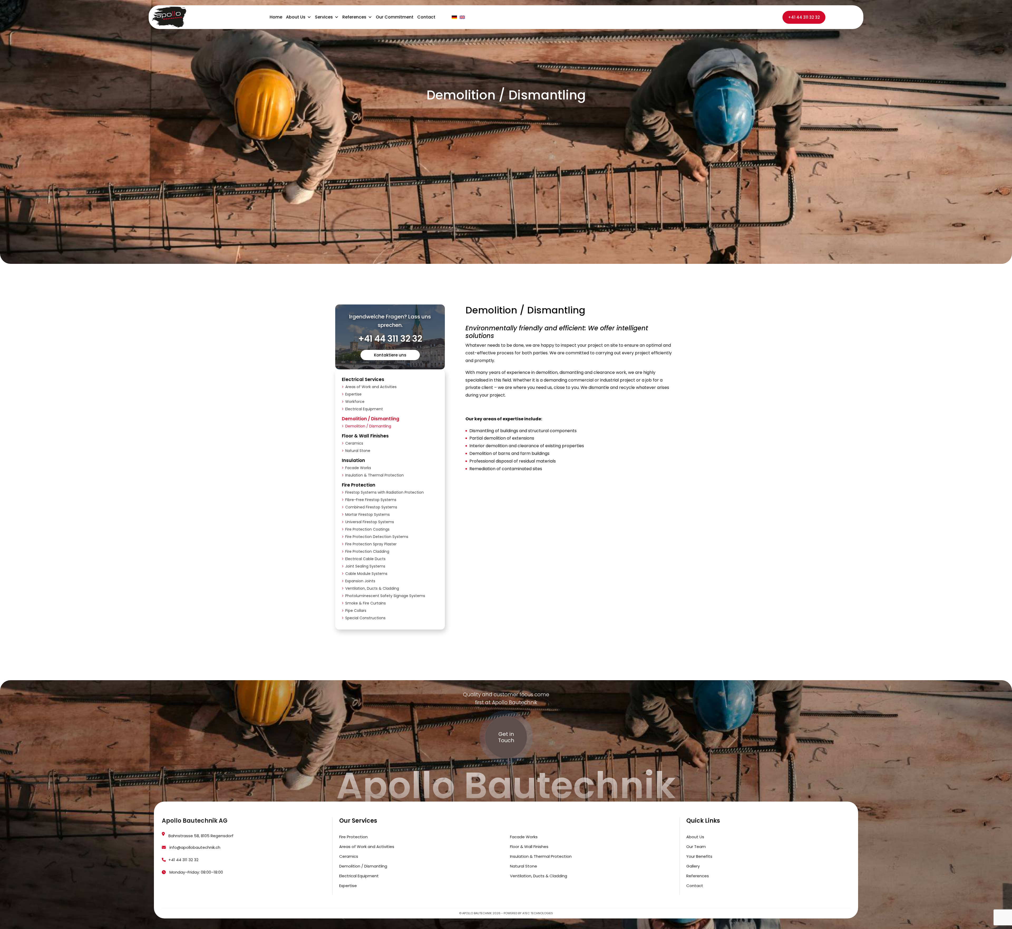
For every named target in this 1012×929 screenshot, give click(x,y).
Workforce (354, 401)
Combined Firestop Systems (371, 507)
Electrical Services (363, 379)
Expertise (353, 394)
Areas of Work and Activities (371, 386)
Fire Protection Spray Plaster (371, 544)
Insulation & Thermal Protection (374, 475)
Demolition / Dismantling (370, 419)
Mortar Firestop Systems (367, 514)
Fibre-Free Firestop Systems (370, 499)
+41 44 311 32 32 (804, 17)
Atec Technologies (537, 913)
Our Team (696, 846)
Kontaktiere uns (390, 355)
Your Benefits (699, 856)
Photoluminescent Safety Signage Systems (385, 595)
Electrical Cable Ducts (365, 558)
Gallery (693, 866)
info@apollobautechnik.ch (194, 847)
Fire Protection (358, 485)
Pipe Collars (355, 610)
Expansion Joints (360, 581)
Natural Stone (357, 450)
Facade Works (358, 467)
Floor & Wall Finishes (365, 436)
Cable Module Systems (366, 573)
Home (276, 17)
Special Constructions (365, 618)
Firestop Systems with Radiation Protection (384, 492)
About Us (295, 17)
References (354, 17)
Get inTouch (506, 737)
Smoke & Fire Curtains (365, 603)
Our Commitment (394, 17)
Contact (426, 17)
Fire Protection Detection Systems (376, 536)
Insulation (353, 460)
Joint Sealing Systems (365, 566)
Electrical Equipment (364, 409)
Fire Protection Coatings (367, 529)
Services (324, 17)
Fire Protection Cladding (367, 551)
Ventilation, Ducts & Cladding (372, 588)
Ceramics (354, 443)
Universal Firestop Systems (369, 522)
